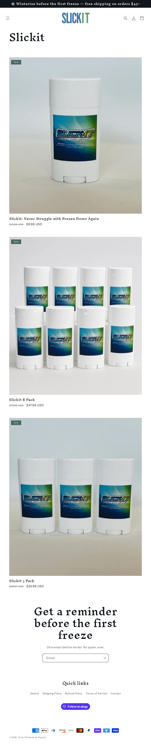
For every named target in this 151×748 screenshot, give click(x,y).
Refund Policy (73, 693)
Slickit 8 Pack (22, 400)
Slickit (21, 737)
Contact (116, 693)
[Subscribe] (104, 658)
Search (34, 693)
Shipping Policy (52, 693)
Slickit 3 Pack (21, 581)
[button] (8, 18)
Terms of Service (96, 693)
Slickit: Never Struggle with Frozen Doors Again (54, 219)
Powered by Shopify (35, 737)
